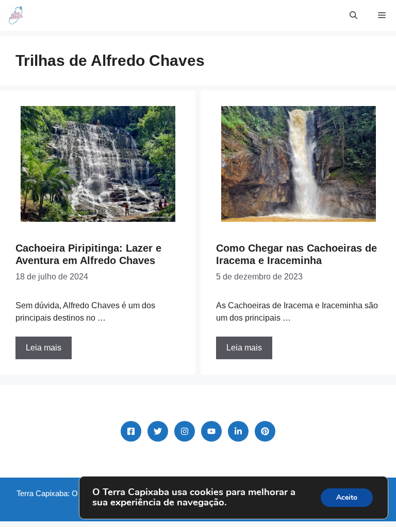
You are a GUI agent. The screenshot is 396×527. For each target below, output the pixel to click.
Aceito (346, 497)
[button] (353, 15)
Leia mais (43, 347)
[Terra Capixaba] (15, 15)
